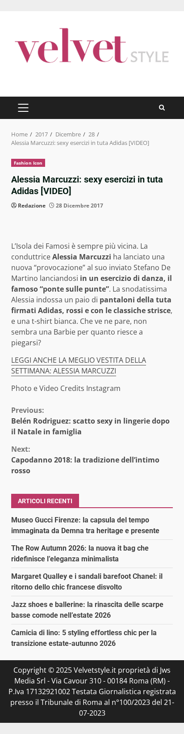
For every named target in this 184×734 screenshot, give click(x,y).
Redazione (32, 205)
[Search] (162, 107)
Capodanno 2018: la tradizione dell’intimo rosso (85, 459)
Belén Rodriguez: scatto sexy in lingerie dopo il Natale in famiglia (90, 421)
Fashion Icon (28, 163)
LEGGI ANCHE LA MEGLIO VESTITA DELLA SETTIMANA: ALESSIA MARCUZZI (78, 365)
